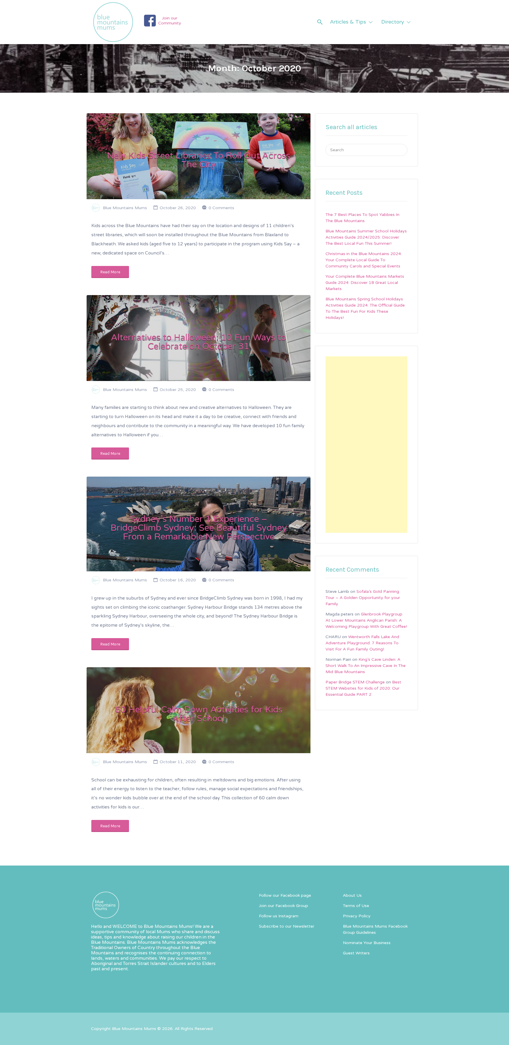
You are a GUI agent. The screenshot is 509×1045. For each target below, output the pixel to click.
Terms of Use (356, 905)
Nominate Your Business (367, 942)
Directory (392, 22)
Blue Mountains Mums (125, 207)
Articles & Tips (348, 22)
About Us (352, 895)
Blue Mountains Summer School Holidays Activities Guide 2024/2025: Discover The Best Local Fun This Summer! (366, 237)
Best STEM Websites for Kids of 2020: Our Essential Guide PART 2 (363, 688)
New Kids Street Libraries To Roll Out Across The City (198, 160)
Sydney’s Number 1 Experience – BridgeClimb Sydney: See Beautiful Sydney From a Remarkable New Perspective (198, 528)
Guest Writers (356, 953)
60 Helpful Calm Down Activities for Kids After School (198, 714)
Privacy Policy (357, 915)
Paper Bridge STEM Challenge (355, 682)
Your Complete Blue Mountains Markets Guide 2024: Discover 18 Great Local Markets (364, 282)
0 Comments (221, 207)
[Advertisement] (366, 444)
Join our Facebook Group (283, 905)
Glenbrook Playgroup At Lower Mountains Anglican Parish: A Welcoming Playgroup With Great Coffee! (366, 620)
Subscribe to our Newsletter (286, 926)
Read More (110, 271)
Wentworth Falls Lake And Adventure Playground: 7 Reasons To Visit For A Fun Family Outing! (362, 643)
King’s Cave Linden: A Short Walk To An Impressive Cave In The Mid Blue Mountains (365, 665)
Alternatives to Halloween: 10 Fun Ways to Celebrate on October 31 (198, 342)
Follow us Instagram (278, 915)
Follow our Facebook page (285, 895)
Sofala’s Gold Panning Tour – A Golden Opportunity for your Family (362, 597)
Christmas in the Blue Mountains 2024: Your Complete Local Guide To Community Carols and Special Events (363, 260)
